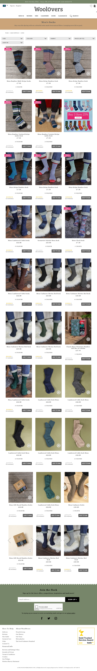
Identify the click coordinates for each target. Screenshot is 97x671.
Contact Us (5, 643)
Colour (30, 38)
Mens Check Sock (78, 240)
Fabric (53, 38)
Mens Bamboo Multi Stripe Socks (19, 81)
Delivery (5, 632)
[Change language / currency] (5, 6)
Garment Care (6, 639)
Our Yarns (19, 636)
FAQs (4, 641)
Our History (19, 634)
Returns (4, 634)
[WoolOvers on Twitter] (48, 618)
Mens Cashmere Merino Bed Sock (48, 293)
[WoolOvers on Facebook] (41, 618)
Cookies (4, 657)
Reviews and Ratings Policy (11, 650)
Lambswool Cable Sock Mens (48, 400)
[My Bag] (94, 6)
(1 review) (39, 304)
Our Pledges (6, 659)
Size (4, 38)
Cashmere (45, 16)
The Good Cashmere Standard (25, 641)
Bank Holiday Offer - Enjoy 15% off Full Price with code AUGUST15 (48, 2)
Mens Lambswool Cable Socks (19, 240)
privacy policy (71, 613)
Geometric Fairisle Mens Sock (48, 240)
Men (36, 16)
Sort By (5, 42)
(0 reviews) (10, 92)
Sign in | (12, 6)
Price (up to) (79, 38)
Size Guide (5, 636)
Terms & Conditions (8, 654)
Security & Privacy (8, 652)
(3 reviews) (39, 92)
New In (21, 16)
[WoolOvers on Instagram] (55, 618)
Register (18, 6)
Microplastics (20, 639)
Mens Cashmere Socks (76, 505)
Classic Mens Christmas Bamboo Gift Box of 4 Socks (78, 347)
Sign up (71, 599)
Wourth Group (20, 632)
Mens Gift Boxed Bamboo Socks (20, 505)
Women (29, 16)
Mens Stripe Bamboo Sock (48, 81)
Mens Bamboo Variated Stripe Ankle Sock (19, 135)
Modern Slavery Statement (10, 661)
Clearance (62, 16)
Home (53, 16)
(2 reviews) (10, 251)
